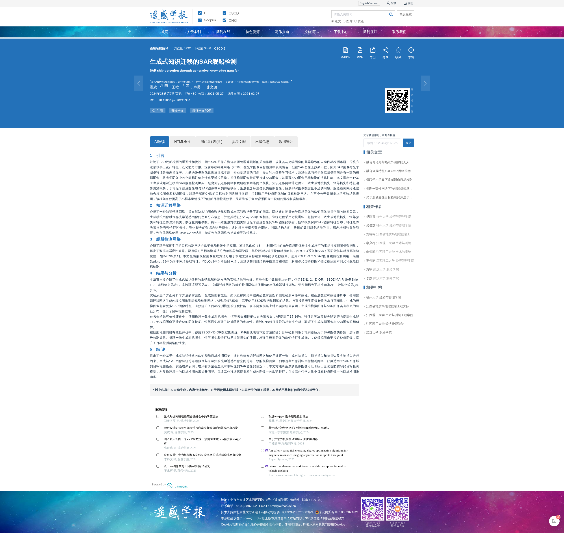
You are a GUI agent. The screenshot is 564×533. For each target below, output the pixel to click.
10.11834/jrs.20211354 (174, 100)
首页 (164, 32)
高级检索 (405, 14)
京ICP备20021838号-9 (297, 512)
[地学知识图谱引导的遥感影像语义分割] (138, 83)
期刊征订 (370, 32)
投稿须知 (311, 32)
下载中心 (341, 32)
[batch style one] (554, 521)
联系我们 (399, 32)
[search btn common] (391, 14)
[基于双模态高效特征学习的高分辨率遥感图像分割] (425, 83)
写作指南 (282, 32)
